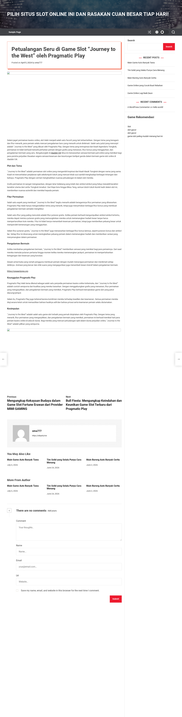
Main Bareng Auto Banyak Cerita (103, 459)
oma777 (38, 62)
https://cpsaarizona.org (17, 271)
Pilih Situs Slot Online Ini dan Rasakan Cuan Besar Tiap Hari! (88, 14)
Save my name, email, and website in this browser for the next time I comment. (60, 590)
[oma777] (21, 433)
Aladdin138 (56, 153)
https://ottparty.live (39, 436)
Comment (21, 521)
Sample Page (15, 32)
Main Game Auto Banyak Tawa (23, 459)
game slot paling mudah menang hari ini (145, 136)
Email (19, 560)
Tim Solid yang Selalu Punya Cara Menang (146, 70)
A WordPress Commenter (139, 107)
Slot (129, 126)
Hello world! (158, 107)
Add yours (52, 511)
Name (19, 545)
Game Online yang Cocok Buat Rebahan (145, 85)
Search (131, 40)
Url (17, 575)
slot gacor (132, 130)
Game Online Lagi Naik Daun (140, 93)
